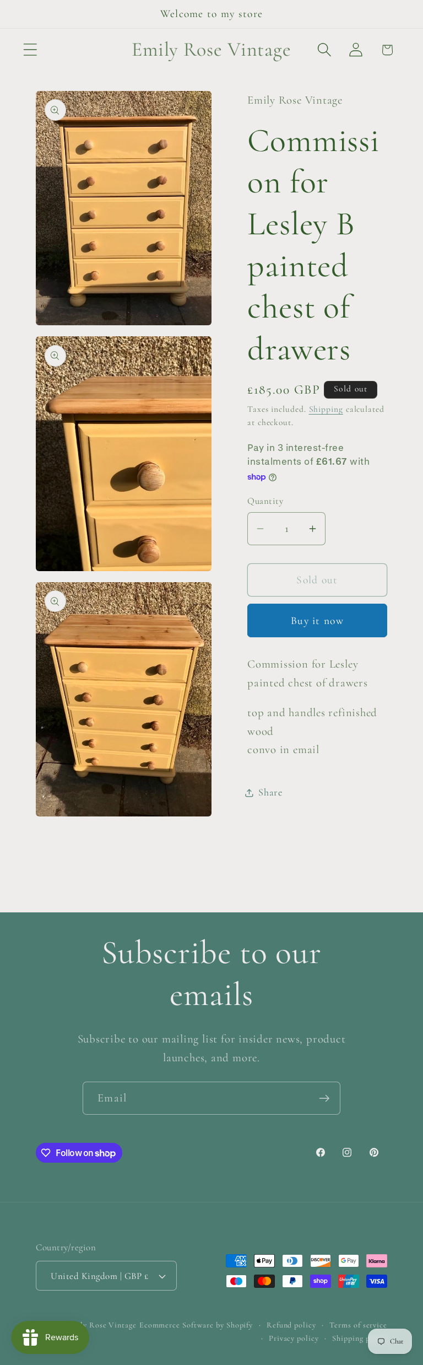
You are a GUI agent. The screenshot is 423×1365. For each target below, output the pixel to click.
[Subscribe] (324, 1098)
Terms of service (358, 1325)
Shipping (326, 409)
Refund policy (291, 1325)
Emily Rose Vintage (101, 1325)
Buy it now (317, 620)
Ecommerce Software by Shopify (196, 1325)
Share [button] (270, 792)
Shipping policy (359, 1338)
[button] (30, 50)
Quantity (265, 501)
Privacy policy (294, 1338)
